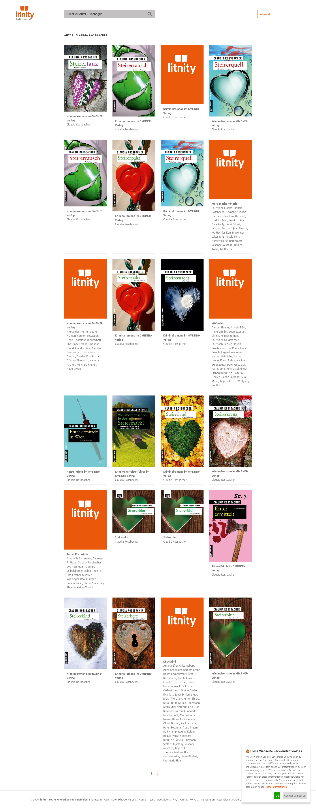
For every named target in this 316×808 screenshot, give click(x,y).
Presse (142, 799)
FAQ (174, 799)
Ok (277, 795)
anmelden (266, 14)
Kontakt (194, 799)
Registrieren (208, 799)
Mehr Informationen (276, 786)
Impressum (95, 799)
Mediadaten (163, 799)
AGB (106, 799)
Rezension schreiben (228, 799)
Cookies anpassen (295, 795)
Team (151, 799)
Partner (183, 799)
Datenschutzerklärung (123, 799)
